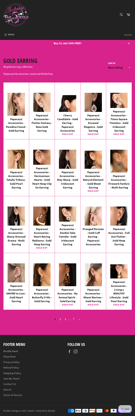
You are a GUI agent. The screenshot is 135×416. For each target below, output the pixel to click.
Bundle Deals (10, 351)
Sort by (111, 63)
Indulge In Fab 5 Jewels (23, 410)
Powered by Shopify (45, 410)
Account (128, 34)
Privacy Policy (11, 362)
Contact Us (9, 384)
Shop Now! (9, 356)
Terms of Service (12, 395)
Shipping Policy (12, 373)
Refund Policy (11, 367)
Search (7, 389)
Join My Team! (11, 378)
